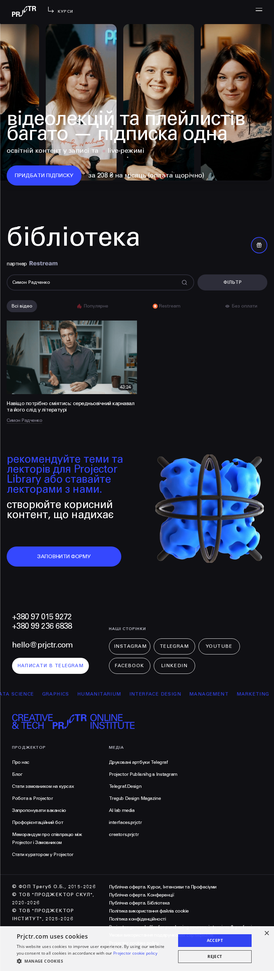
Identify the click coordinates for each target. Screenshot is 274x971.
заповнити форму (64, 556)
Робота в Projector (32, 798)
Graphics (30, 694)
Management (183, 694)
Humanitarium (74, 694)
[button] (94, 961)
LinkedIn (174, 666)
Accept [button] (215, 940)
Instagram (130, 646)
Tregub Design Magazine (135, 798)
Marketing (227, 694)
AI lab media (122, 810)
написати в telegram (50, 666)
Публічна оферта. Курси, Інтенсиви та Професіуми (163, 887)
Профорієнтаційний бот (37, 822)
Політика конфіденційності (137, 919)
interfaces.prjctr (125, 822)
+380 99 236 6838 (42, 626)
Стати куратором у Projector (43, 854)
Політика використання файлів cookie (149, 911)
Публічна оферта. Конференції (141, 895)
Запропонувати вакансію (39, 810)
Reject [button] (215, 956)
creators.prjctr (124, 834)
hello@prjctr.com (42, 645)
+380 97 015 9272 (42, 617)
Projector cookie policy (135, 953)
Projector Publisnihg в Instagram (143, 774)
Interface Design (130, 694)
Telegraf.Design (125, 786)
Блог (17, 774)
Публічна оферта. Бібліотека (139, 903)
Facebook (129, 666)
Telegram (174, 646)
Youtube (219, 646)
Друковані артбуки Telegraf (138, 762)
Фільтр (233, 282)
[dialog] (137, 948)
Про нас (20, 762)
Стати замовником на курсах (43, 786)
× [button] (266, 933)
